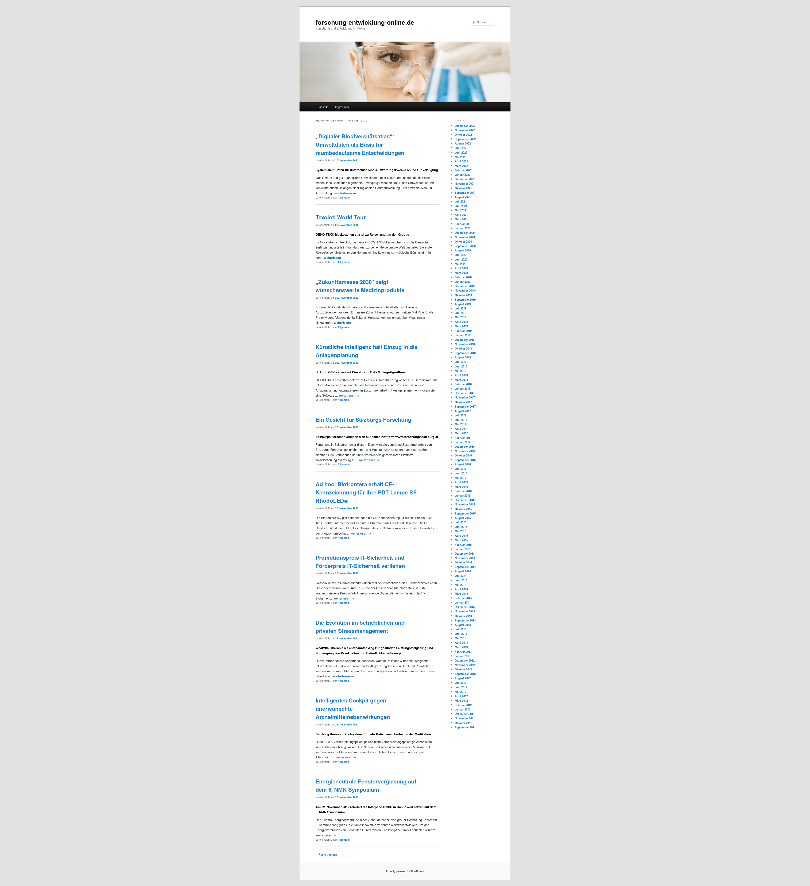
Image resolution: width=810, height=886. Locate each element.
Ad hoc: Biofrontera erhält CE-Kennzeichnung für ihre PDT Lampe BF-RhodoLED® (367, 492)
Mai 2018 (460, 371)
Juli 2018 (460, 362)
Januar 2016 (462, 495)
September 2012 (465, 674)
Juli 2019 (460, 308)
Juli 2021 (460, 201)
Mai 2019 (460, 317)
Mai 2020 (460, 264)
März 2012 (461, 700)
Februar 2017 (463, 438)
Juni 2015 (461, 527)
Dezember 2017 (465, 393)
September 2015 (465, 513)
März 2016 (461, 487)
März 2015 (461, 540)
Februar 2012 (463, 705)
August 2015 (463, 518)
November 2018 (465, 344)
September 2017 (465, 406)
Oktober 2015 (463, 509)
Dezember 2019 (465, 286)
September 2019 (465, 299)
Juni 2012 (461, 687)
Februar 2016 (463, 491)
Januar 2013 (462, 656)
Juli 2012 (460, 683)
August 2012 (463, 678)
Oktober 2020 (463, 241)
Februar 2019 (463, 331)
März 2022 (461, 166)
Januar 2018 (462, 388)
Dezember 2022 (465, 126)
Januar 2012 (462, 709)
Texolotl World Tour (341, 217)
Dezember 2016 (465, 446)
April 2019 (461, 322)
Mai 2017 (460, 424)
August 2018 (463, 357)
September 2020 (465, 246)
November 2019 (465, 290)
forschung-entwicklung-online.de (365, 22)
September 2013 (465, 620)
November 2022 (465, 130)
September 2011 (465, 727)
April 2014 (461, 589)
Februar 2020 (463, 277)
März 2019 (461, 326)
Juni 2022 (461, 152)
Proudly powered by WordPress (405, 871)
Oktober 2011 (463, 723)
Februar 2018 (463, 384)
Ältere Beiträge (326, 855)
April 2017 (461, 429)
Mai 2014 (460, 585)
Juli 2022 (460, 148)
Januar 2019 (462, 335)
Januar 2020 (462, 282)
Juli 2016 (460, 469)
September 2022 (465, 139)
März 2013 (461, 647)
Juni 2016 (461, 473)
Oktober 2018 (463, 348)
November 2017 (465, 397)
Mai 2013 (460, 638)
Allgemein (344, 197)
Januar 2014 (462, 602)
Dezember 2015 (465, 500)
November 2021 (465, 183)
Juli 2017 (460, 415)
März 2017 (461, 433)
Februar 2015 (463, 545)
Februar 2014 (463, 598)
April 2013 (461, 642)
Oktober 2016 (463, 455)
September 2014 (465, 567)
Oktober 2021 (463, 188)
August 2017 (463, 411)
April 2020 (461, 268)
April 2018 (461, 375)
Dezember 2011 (465, 714)
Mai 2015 (460, 531)
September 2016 (465, 460)
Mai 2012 (460, 692)
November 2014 (465, 558)
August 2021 (463, 197)
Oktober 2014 (463, 562)
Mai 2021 (460, 210)
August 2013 (463, 625)
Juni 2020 (461, 259)
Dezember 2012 (465, 660)
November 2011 (465, 718)
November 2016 (465, 451)
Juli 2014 (460, 576)
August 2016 (463, 464)
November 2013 (465, 611)
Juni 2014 (461, 580)
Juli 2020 (460, 255)
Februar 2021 (463, 224)
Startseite (322, 107)
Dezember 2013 (465, 607)
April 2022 (461, 161)
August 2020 (463, 250)
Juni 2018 (461, 366)
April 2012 (461, 696)
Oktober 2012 (463, 669)
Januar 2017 (462, 442)
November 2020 (465, 237)
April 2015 (461, 535)
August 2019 (463, 304)
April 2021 (461, 215)
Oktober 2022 (463, 134)
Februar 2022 (463, 170)
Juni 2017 (461, 420)
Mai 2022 (460, 157)
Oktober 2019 (463, 295)
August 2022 (463, 143)
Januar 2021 (462, 228)
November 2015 (465, 504)
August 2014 (463, 571)
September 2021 (465, 192)
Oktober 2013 (463, 616)
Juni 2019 (461, 313)
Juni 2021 (461, 206)
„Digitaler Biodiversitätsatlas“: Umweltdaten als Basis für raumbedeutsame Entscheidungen (360, 144)
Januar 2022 (462, 175)
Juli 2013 (460, 629)
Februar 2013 (463, 652)
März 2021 (461, 219)
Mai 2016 (460, 478)
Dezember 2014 (465, 553)
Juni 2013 (461, 634)
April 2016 (461, 482)
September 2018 (465, 353)
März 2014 (461, 594)
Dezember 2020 (465, 233)
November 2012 (465, 665)
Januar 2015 (462, 549)
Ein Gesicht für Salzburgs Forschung (363, 419)
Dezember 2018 (465, 340)
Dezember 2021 (465, 179)
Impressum (342, 107)
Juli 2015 (460, 522)
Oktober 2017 (463, 402)
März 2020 (461, 273)
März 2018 (461, 380)
